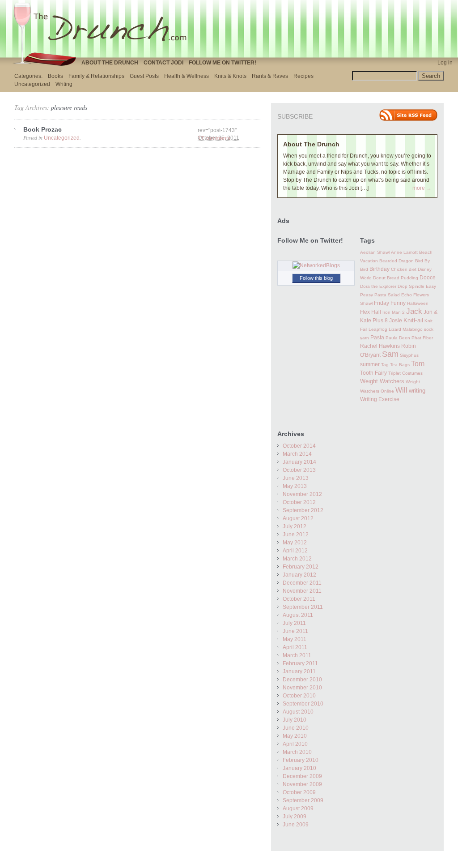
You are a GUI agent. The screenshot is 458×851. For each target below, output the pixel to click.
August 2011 (298, 615)
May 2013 (295, 486)
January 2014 (299, 462)
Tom (417, 363)
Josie (395, 320)
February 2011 (300, 663)
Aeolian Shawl (375, 252)
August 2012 (298, 518)
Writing (63, 84)
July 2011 (294, 623)
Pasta (377, 337)
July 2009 (294, 816)
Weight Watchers (382, 381)
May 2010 (295, 736)
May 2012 (295, 542)
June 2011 (295, 631)
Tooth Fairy (373, 373)
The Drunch (103, 28)
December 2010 (302, 679)
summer (370, 364)
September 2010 (303, 704)
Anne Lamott (404, 252)
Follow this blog (316, 278)
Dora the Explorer (378, 286)
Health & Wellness (186, 76)
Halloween (417, 303)
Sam (390, 354)
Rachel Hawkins (380, 346)
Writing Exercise (379, 399)
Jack (414, 311)
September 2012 (303, 510)
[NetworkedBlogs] (316, 265)
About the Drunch (109, 63)
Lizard (395, 329)
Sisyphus (409, 355)
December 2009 (302, 776)
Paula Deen (398, 337)
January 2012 (299, 575)
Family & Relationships (96, 76)
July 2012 (294, 526)
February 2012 (300, 567)
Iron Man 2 (393, 312)
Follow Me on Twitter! (222, 63)
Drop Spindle (411, 286)
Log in (445, 63)
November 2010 (302, 687)
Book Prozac (42, 129)
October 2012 (299, 502)
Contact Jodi (163, 63)
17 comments (214, 138)
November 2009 (302, 784)
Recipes (303, 76)
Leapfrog (378, 329)
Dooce (428, 277)
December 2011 (302, 583)
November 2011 (302, 591)
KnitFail (413, 320)
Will (401, 390)
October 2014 (299, 446)
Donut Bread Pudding (395, 277)
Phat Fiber (422, 337)
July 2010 (294, 720)
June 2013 (296, 478)
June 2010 (296, 728)
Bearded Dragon (396, 260)
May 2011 (294, 639)
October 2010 (299, 696)
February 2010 (300, 760)
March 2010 (297, 752)
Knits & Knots (230, 76)
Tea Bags (400, 364)
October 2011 (299, 599)
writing (417, 390)
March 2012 (297, 559)
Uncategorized (32, 84)
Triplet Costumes (405, 373)
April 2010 (295, 744)
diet (412, 269)
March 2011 (297, 655)
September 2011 (303, 607)
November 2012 (302, 494)
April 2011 (295, 647)
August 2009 (298, 808)
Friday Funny (390, 303)
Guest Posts (144, 76)
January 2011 (299, 671)
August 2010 (298, 712)
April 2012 (295, 550)
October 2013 (299, 470)
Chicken (399, 269)
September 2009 (303, 800)
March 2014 (297, 454)
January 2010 (299, 768)
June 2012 (296, 534)
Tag (385, 364)
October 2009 (299, 792)
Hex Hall (370, 312)
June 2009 (296, 824)
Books (55, 76)
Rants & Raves (270, 76)
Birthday (379, 269)
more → (422, 188)
